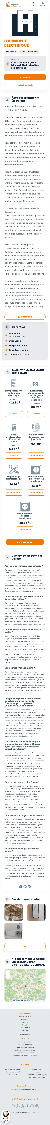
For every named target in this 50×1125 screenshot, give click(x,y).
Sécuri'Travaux (25, 1017)
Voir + (25, 946)
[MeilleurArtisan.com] (13, 4)
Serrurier (25, 1025)
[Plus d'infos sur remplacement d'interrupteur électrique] (36, 468)
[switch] (5, 1121)
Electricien (25, 1019)
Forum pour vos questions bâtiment (25, 1090)
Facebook (26, 316)
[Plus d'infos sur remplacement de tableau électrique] (13, 383)
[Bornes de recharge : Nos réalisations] (36, 912)
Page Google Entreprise (25, 1047)
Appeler (26, 77)
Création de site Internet (25, 1050)
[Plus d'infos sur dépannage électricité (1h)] (13, 468)
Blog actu (13, 1074)
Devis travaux (25, 1035)
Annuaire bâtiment (25, 1045)
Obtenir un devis (25, 85)
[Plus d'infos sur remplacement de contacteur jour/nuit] (36, 427)
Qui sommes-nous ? (13, 1069)
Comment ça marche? (37, 1077)
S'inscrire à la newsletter (26, 1099)
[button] (8, 972)
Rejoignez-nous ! (13, 1072)
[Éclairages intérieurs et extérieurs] (13, 912)
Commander (36, 455)
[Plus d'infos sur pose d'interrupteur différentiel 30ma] (13, 427)
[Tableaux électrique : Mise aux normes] (13, 931)
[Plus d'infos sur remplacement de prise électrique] (25, 505)
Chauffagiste (25, 1027)
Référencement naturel (25, 1053)
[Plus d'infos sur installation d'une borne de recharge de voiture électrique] (36, 383)
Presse (37, 1072)
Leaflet (17, 1000)
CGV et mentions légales (37, 1074)
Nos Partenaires (37, 1069)
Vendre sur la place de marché (25, 1056)
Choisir (13, 413)
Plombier (25, 1022)
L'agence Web (25, 1042)
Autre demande (24, 542)
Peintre (25, 1030)
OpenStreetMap (29, 1000)
